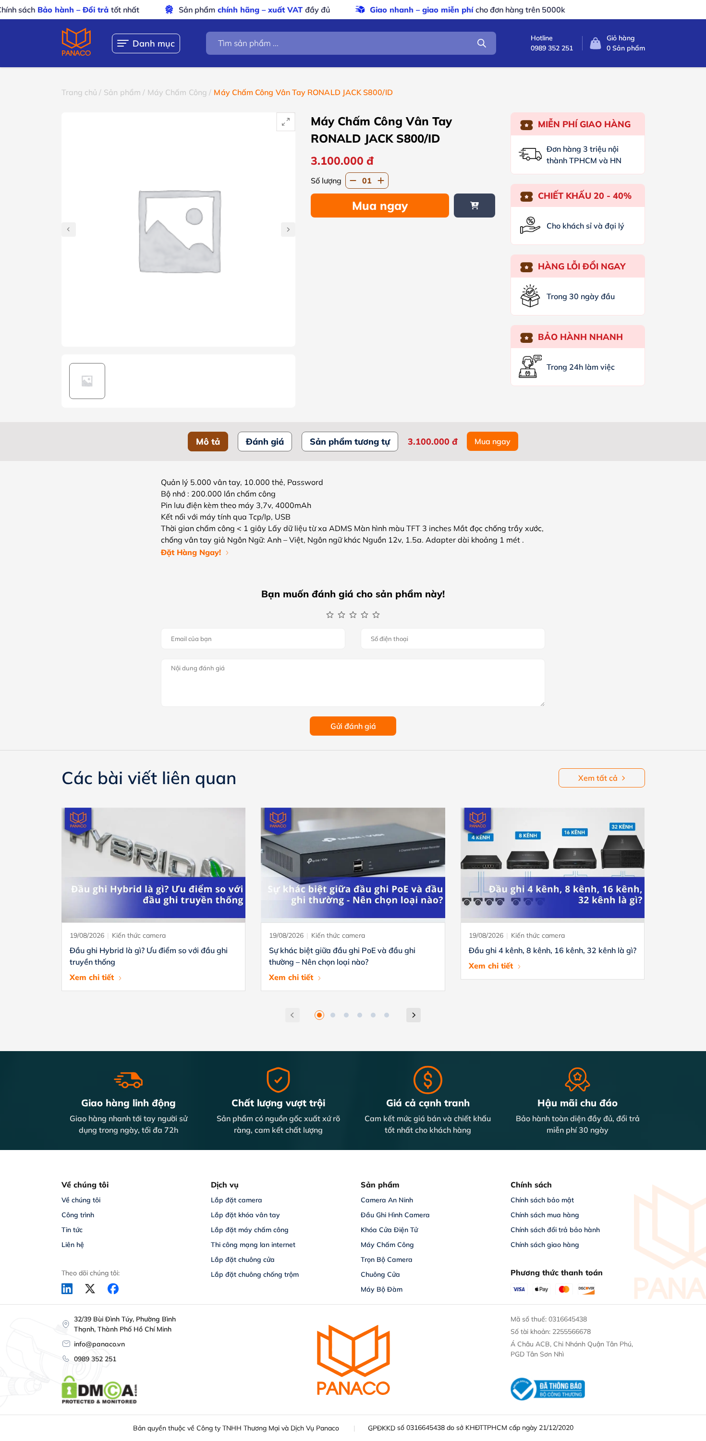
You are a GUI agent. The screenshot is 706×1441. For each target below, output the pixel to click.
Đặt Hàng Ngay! (191, 552)
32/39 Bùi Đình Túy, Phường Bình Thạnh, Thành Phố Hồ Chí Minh (125, 1324)
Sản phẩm (122, 92)
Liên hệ (72, 1244)
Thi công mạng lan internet (253, 1244)
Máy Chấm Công (177, 92)
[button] (319, 1015)
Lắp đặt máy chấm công (250, 1229)
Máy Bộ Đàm (381, 1289)
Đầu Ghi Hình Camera (395, 1215)
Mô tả (208, 441)
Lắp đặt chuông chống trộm (255, 1274)
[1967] (474, 206)
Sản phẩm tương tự (350, 441)
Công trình (77, 1215)
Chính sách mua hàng (545, 1215)
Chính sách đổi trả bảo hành (555, 1229)
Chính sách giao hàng (545, 1244)
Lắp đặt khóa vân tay (245, 1215)
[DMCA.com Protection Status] (99, 1402)
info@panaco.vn (99, 1344)
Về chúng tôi (80, 1200)
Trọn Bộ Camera (387, 1259)
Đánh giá (265, 441)
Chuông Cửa (380, 1274)
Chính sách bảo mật (542, 1200)
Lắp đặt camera (236, 1200)
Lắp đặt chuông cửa (243, 1259)
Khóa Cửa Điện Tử (389, 1229)
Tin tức (72, 1229)
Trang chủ (79, 92)
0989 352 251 (95, 1359)
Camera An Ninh (387, 1200)
